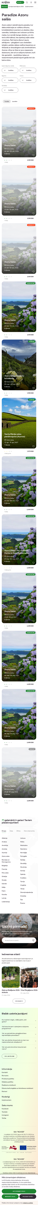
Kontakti (5, 1072)
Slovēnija (23, 867)
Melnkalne (23, 845)
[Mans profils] (31, 2)
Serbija (22, 860)
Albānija (4, 838)
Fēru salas (5, 873)
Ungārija (23, 885)
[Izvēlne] (35, 2)
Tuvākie (7, 101)
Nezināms (23, 849)
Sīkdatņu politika (7, 1082)
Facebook (5, 1109)
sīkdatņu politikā (28, 1203)
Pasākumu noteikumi (9, 1085)
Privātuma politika (8, 1079)
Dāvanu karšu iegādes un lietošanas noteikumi (17, 1088)
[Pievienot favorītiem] (33, 155)
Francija (4, 869)
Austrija (4, 853)
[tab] (4, 831)
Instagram (5, 1115)
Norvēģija (23, 853)
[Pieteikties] (33, 940)
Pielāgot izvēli (28, 1196)
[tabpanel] (19, 871)
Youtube (4, 1112)
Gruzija (4, 880)
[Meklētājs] (27, 2)
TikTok (4, 1118)
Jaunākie (14, 101)
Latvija (4, 898)
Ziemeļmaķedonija (26, 892)
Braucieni (4, 6)
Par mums (5, 1075)
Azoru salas (6, 856)
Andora (4, 842)
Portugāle (23, 856)
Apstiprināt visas (19, 1191)
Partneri (4, 1091)
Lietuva (22, 838)
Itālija (3, 887)
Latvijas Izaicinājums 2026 (16, 6)
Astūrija (4, 849)
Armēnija (5, 845)
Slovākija (23, 863)
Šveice (22, 903)
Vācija (22, 889)
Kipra (3, 891)
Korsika (4, 894)
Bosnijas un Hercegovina (6, 861)
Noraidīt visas (10, 1196)
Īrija (21, 899)
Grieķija (4, 876)
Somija (22, 871)
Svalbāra (23, 878)
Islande (4, 884)
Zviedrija (23, 896)
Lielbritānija (6, 902)
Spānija (22, 874)
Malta (22, 842)
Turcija (22, 881)
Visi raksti (19, 1001)
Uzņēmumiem (29, 6)
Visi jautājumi (9, 1056)
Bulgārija (5, 865)
